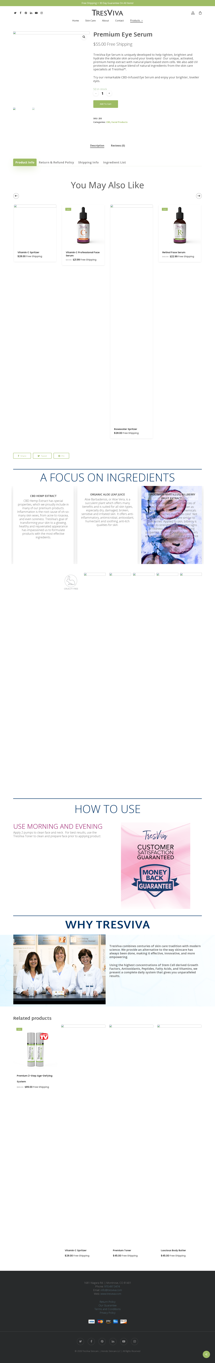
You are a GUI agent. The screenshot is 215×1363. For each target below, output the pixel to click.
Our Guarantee (108, 1305)
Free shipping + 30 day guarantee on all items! (107, 3)
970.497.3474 (112, 1286)
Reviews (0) (118, 145)
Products (135, 20)
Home (75, 20)
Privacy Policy (107, 1312)
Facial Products (119, 122)
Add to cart (105, 104)
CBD (108, 122)
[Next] (199, 196)
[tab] (97, 145)
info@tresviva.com (111, 1290)
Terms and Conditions (107, 1309)
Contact (119, 20)
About (105, 20)
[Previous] (16, 196)
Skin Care (90, 20)
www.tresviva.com (110, 1293)
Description (97, 145)
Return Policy (107, 1301)
